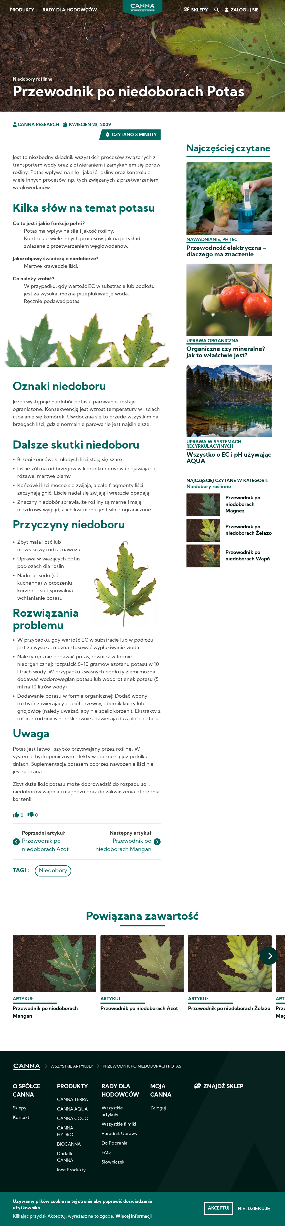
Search (216, 10)
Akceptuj (219, 1208)
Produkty (22, 10)
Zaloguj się (245, 10)
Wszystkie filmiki (119, 1124)
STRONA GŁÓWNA (27, 1067)
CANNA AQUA (72, 1109)
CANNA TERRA (72, 1100)
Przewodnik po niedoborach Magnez (242, 504)
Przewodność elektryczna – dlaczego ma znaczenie (226, 251)
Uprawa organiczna (212, 341)
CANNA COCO (72, 1119)
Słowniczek (113, 1162)
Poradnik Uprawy (119, 1134)
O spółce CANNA (26, 1091)
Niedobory (53, 871)
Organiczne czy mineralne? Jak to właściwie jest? (225, 352)
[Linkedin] (11, 80)
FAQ (106, 1153)
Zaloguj (158, 1108)
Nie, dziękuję (254, 1208)
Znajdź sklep (223, 1087)
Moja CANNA (160, 1091)
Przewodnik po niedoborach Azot (139, 1008)
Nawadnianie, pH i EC (211, 240)
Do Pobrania (114, 1143)
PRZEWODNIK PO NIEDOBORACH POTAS (142, 1066)
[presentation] (269, 956)
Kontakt (21, 1118)
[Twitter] (11, 65)
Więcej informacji (134, 1216)
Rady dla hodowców (70, 10)
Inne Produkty (71, 1170)
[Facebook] (11, 49)
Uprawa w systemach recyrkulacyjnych (213, 444)
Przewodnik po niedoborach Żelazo (229, 1008)
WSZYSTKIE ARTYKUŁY (71, 1066)
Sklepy (199, 10)
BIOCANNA (69, 1144)
